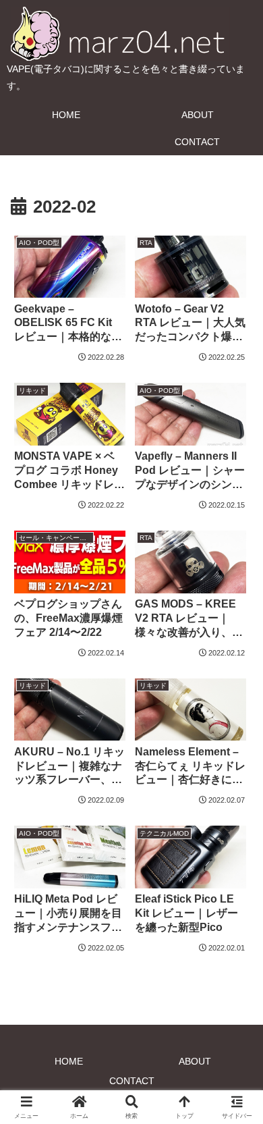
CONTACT (131, 1080)
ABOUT (195, 1061)
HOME (69, 1061)
